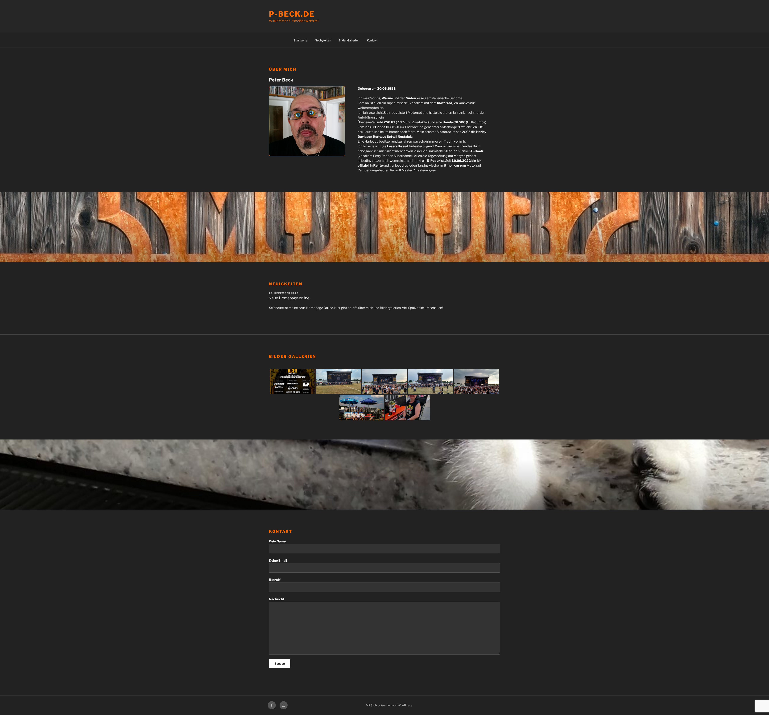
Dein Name (277, 541)
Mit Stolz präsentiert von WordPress (389, 705)
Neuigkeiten (323, 40)
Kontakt (372, 40)
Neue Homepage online (289, 298)
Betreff (275, 580)
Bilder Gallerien (349, 40)
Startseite (300, 40)
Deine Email (278, 560)
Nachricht (276, 599)
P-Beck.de (292, 14)
